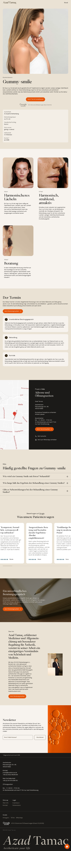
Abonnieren (40, 737)
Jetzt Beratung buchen (12, 311)
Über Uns (5, 803)
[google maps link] (14, 415)
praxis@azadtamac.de (10, 772)
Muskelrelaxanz (7, 77)
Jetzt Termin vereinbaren (35, 99)
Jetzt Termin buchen (43, 429)
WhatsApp (19, 818)
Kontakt (5, 805)
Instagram (6, 818)
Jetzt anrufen (41, 436)
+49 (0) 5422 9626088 (10, 775)
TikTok (13, 818)
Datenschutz (17, 805)
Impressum (16, 803)
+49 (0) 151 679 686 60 (10, 780)
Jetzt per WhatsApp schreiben (47, 440)
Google (41, 513)
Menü (66, 2)
